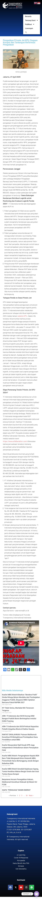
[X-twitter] (15, 887)
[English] (35, 3)
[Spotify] (31, 887)
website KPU (22, 316)
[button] (31, 32)
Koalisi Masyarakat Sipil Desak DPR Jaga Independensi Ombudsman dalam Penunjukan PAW (20, 747)
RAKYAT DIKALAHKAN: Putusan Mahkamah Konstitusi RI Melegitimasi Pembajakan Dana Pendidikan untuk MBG (20, 737)
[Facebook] (10, 887)
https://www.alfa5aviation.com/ (15, 441)
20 (27, 795)
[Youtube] (21, 887)
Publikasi (28, 24)
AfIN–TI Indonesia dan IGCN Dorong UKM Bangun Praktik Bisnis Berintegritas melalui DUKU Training (19, 718)
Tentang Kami (30, 20)
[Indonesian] (39, 3)
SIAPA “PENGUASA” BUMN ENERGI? (16, 790)
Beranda (28, 16)
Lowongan (29, 28)
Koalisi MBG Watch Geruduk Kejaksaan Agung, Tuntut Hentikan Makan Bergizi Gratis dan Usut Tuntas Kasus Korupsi (20, 771)
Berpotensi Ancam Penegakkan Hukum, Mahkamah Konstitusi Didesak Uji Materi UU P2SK (19, 782)
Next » (31, 795)
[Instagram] (26, 887)
